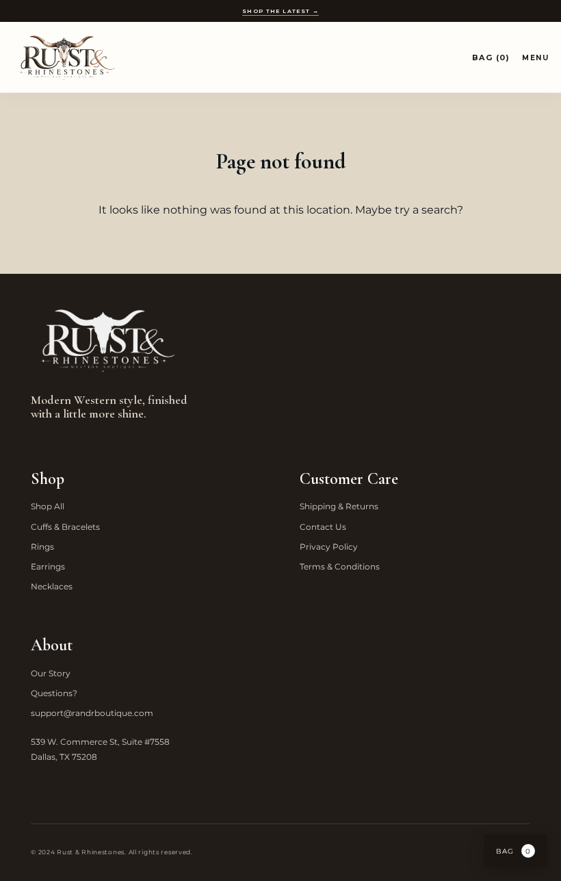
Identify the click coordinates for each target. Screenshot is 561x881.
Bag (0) (491, 57)
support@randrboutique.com (92, 713)
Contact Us (323, 527)
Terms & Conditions (340, 566)
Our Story (50, 673)
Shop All (47, 506)
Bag (513, 851)
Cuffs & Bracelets (65, 527)
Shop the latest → (280, 11)
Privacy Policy (329, 546)
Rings (42, 546)
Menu (535, 57)
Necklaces (52, 586)
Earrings (48, 566)
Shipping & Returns (339, 506)
